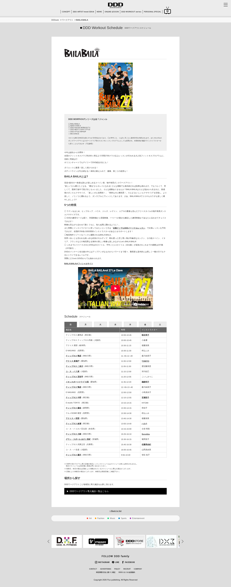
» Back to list (116, 511)
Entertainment (138, 518)
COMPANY (138, 569)
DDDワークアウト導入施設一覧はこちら (89, 491)
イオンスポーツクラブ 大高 (77, 382)
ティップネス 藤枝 (73, 408)
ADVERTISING (105, 569)
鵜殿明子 (145, 382)
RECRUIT (127, 569)
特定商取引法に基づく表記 (105, 572)
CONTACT (93, 569)
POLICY (117, 569)
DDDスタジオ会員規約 (127, 572)
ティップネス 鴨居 (73, 356)
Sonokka (146, 434)
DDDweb (55, 20)
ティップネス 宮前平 (74, 377)
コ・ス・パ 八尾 (72, 371)
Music (112, 518)
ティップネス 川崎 (73, 434)
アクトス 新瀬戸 (72, 361)
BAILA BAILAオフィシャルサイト (78, 263)
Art (90, 518)
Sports (124, 518)
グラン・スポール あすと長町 (78, 439)
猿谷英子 (145, 335)
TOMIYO (145, 361)
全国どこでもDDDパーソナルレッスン (129, 228)
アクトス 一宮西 (72, 418)
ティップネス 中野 (73, 397)
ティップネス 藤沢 (73, 455)
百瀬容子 (145, 397)
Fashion (100, 518)
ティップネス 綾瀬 (73, 423)
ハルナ (144, 423)
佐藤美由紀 (146, 444)
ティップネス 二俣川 (74, 366)
